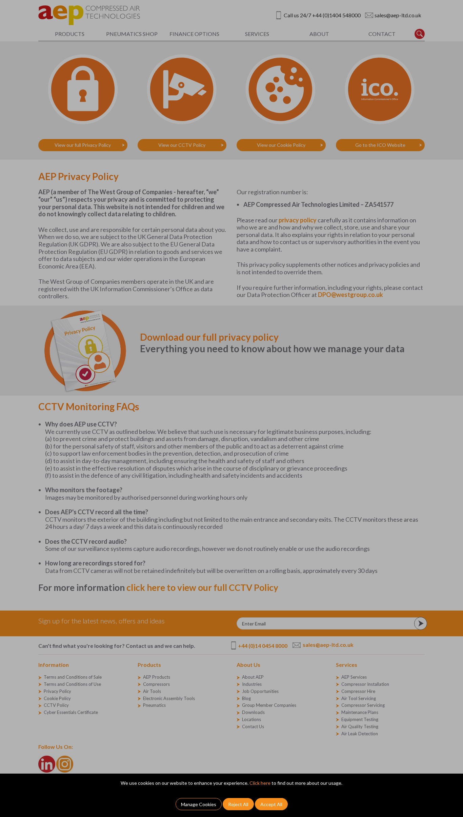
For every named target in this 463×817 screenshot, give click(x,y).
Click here (259, 783)
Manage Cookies (198, 804)
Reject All (238, 804)
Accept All (271, 804)
